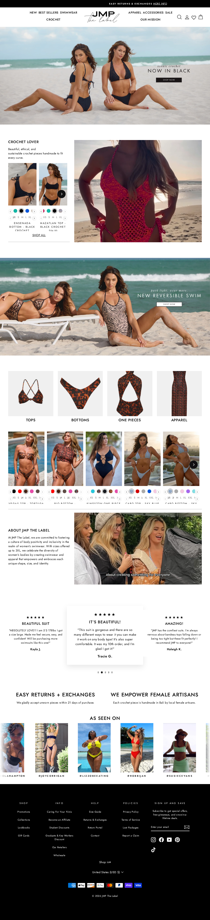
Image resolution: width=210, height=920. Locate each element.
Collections (24, 819)
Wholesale (59, 855)
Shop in (105, 862)
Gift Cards (24, 835)
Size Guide (95, 811)
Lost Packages (131, 827)
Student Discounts (59, 827)
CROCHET (53, 19)
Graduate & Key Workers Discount (59, 837)
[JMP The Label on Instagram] (153, 839)
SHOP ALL (39, 235)
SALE (169, 12)
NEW (33, 12)
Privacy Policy (131, 811)
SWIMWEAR (68, 12)
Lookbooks (24, 827)
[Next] (61, 194)
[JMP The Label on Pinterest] (177, 839)
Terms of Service (131, 819)
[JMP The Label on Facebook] (161, 839)
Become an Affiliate (59, 819)
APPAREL (134, 12)
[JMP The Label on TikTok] (153, 849)
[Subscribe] (186, 827)
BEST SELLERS (48, 12)
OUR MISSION (150, 19)
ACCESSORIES (153, 12)
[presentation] (10, 211)
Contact (95, 835)
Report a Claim (130, 835)
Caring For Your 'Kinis (59, 811)
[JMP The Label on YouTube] (169, 839)
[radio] (15, 212)
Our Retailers (59, 847)
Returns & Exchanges (95, 819)
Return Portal (95, 827)
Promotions (23, 811)
